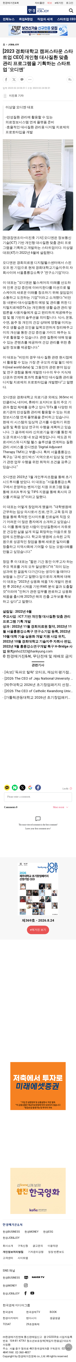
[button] (69, 3)
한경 (11, 1231)
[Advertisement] (38, 1000)
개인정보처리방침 (13, 1251)
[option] (38, 30)
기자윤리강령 (36, 1251)
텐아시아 (31, 1318)
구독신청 (23, 1245)
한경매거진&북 (11, 2)
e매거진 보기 (38, 929)
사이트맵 (23, 1257)
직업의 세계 (45, 19)
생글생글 (55, 1318)
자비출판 (39, 2)
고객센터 (8, 1257)
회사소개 (8, 1245)
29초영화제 (32, 1324)
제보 (49, 2)
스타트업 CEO (66, 19)
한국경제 (8, 1312)
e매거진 (59, 2)
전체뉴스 (9, 19)
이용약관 (53, 1245)
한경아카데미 (10, 1318)
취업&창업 (26, 19)
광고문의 (38, 1245)
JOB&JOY (13, 44)
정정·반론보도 (56, 1251)
